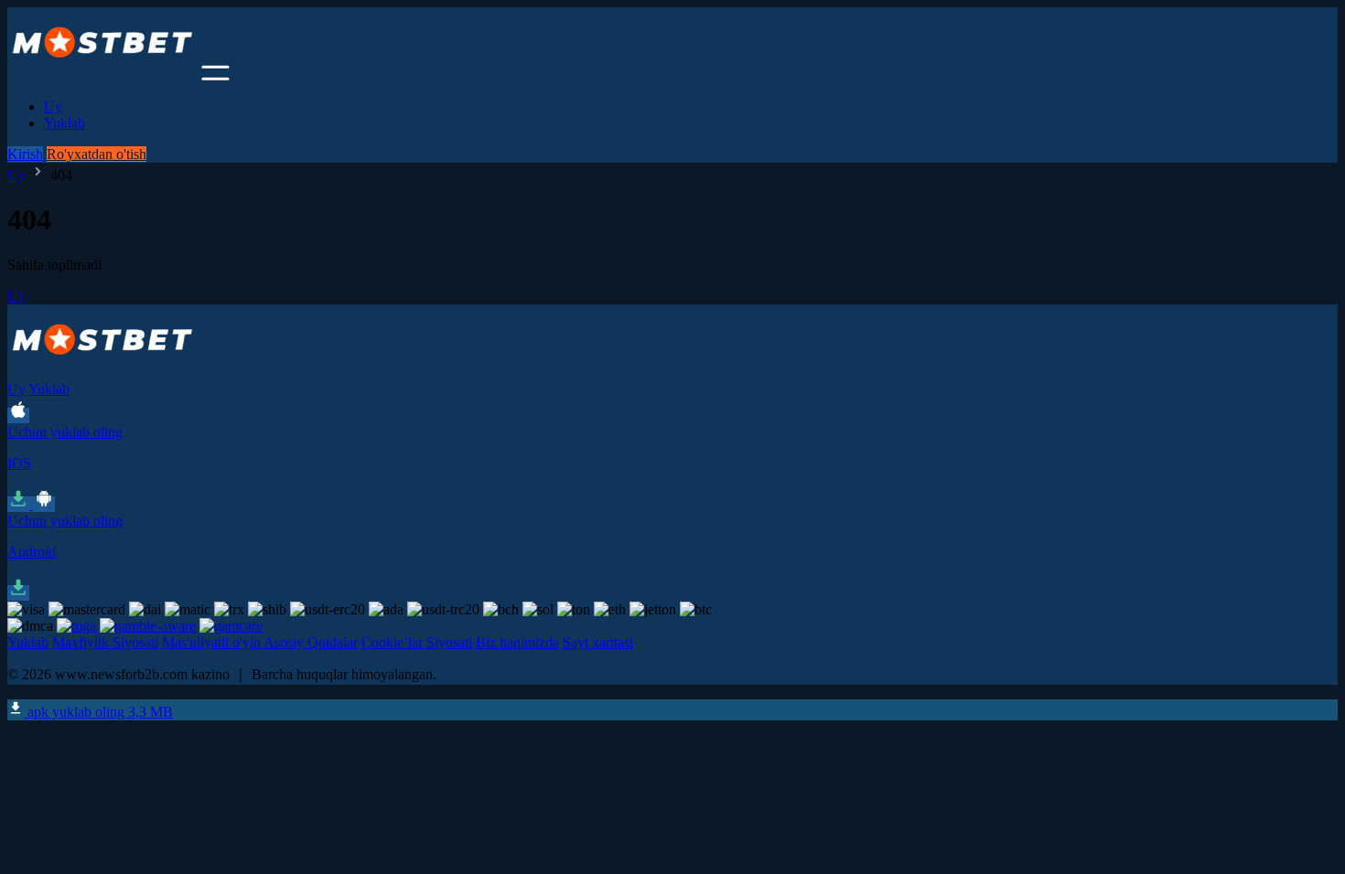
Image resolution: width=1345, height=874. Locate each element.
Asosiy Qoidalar (311, 642)
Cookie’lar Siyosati (416, 642)
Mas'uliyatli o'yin (211, 642)
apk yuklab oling (98, 711)
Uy (53, 106)
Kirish (25, 154)
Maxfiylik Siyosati (105, 642)
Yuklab (64, 123)
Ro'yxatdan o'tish (96, 154)
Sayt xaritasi (598, 642)
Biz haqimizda (517, 642)
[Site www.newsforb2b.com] (102, 75)
